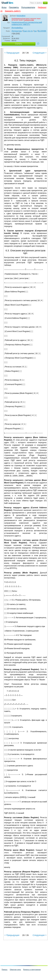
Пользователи (28, 7)
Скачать (18, 44)
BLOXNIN (42, 31)
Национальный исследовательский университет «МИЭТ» (27, 23)
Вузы (4, 7)
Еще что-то (28, 31)
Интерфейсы (17, 28)
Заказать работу (13, 11)
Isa (35, 31)
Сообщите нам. (29, 20)
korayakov (21, 16)
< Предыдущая (11, 53)
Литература (17, 31)
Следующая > (39, 53)
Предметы (14, 7)
